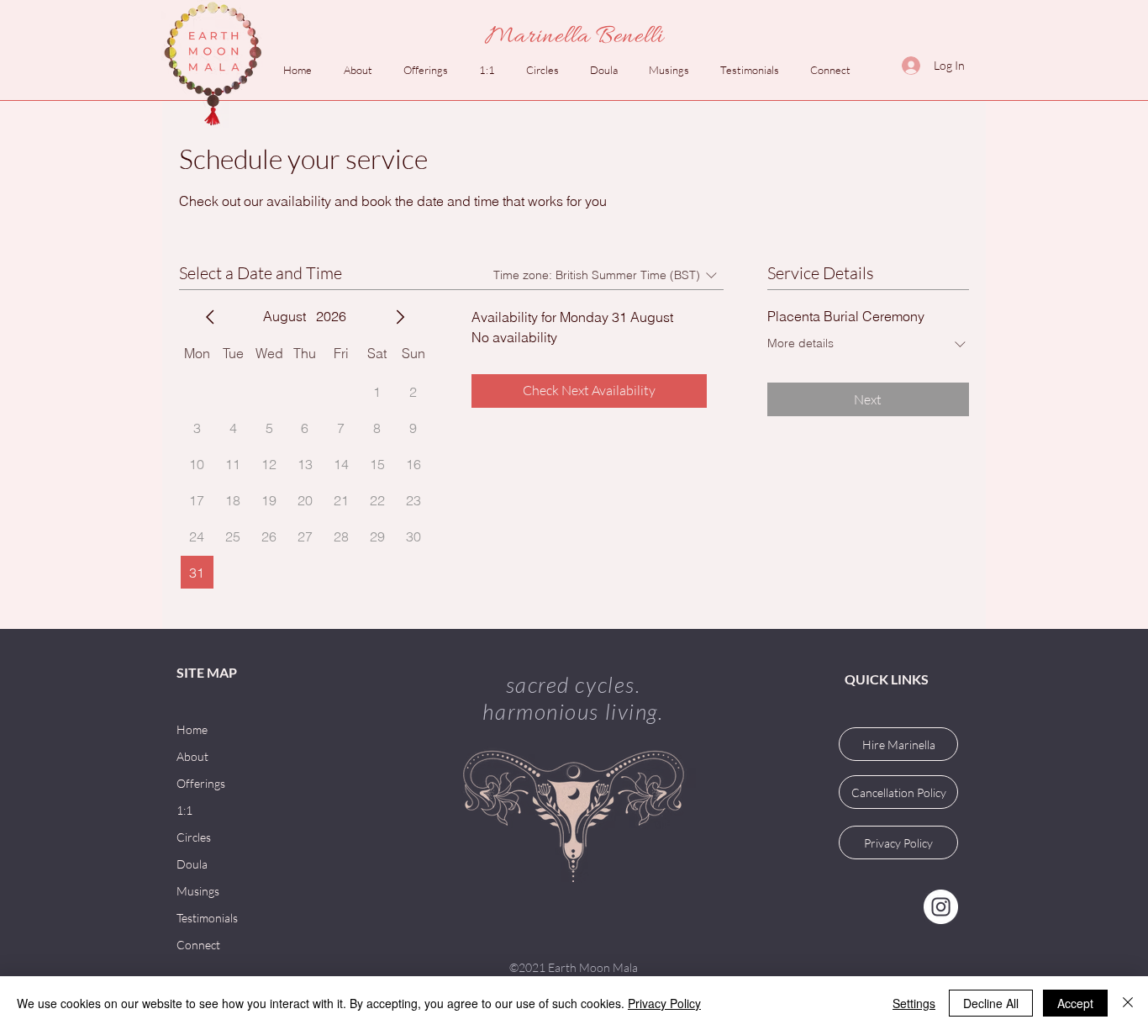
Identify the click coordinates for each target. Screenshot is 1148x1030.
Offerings (200, 783)
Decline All (991, 1003)
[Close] (1128, 1003)
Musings (197, 891)
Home (192, 729)
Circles (193, 837)
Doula (192, 864)
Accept (1075, 1003)
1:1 (184, 810)
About (192, 756)
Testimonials (207, 918)
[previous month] (210, 317)
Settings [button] (914, 1003)
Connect (198, 945)
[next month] (400, 317)
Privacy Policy (664, 1003)
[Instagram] (941, 907)
